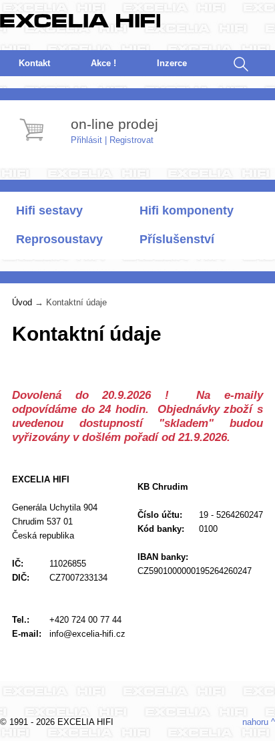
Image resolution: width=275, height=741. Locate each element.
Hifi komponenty (187, 210)
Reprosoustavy (59, 239)
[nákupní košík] (33, 143)
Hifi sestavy (49, 210)
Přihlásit (86, 140)
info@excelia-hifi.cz (87, 634)
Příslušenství (177, 239)
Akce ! (103, 63)
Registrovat (131, 140)
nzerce (172, 63)
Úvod (22, 302)
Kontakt (34, 63)
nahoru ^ (258, 722)
